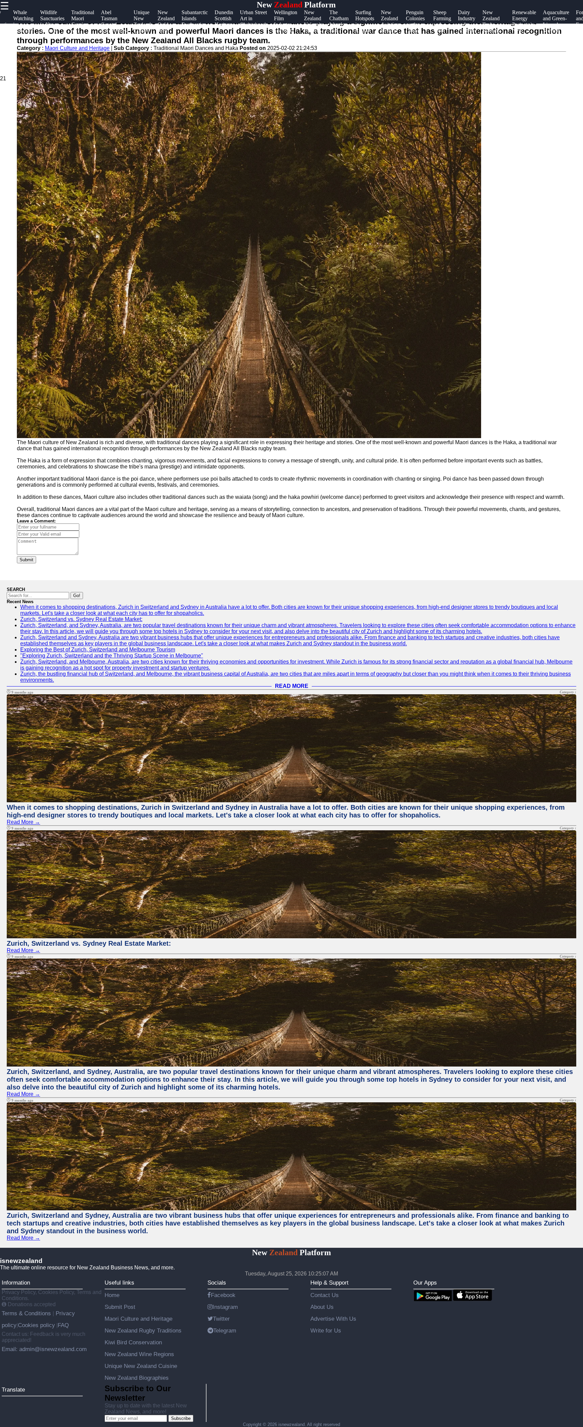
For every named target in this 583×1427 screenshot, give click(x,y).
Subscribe (181, 1418)
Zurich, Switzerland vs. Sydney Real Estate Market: (81, 619)
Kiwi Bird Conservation (133, 1342)
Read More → (23, 822)
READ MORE (291, 686)
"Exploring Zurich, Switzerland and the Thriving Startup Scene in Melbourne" (111, 655)
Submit (26, 559)
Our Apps (425, 1282)
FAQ (63, 1325)
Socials (216, 1282)
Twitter (221, 1318)
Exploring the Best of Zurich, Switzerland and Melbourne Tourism (97, 649)
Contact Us (324, 1295)
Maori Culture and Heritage (138, 1318)
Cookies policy (36, 1325)
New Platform (296, 4)
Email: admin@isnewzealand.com (44, 1349)
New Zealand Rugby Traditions (143, 1330)
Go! (76, 595)
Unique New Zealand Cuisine (141, 1366)
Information (16, 1282)
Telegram (224, 1330)
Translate (13, 1389)
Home (112, 1295)
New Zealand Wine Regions (139, 1354)
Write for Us (325, 1330)
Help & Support (329, 1282)
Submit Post (120, 1306)
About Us (322, 1306)
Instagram (225, 1306)
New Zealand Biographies (137, 1377)
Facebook (223, 1295)
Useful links (119, 1282)
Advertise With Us (333, 1318)
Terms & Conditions (27, 1313)
